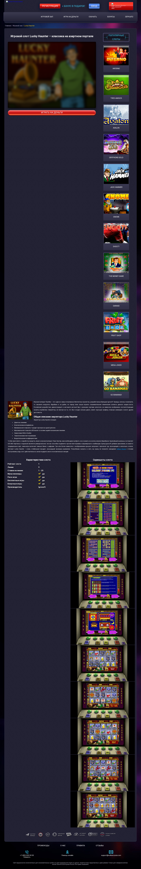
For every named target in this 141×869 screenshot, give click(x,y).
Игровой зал (47, 17)
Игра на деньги (71, 17)
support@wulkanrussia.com (111, 855)
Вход (94, 6)
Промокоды (43, 846)
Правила (80, 846)
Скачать (93, 17)
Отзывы (100, 846)
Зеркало (129, 17)
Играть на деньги (52, 112)
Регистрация (50, 6)
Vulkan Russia (121, 449)
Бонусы (111, 17)
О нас (62, 846)
